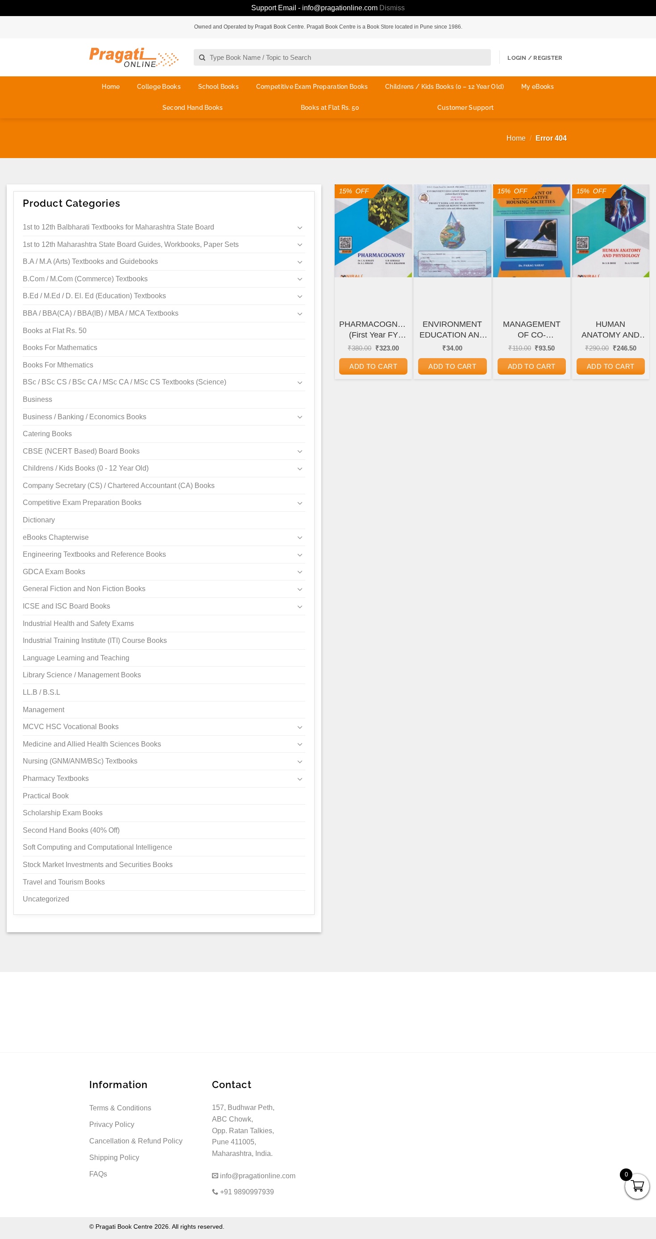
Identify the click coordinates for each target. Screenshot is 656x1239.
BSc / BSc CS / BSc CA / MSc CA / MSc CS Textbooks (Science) (124, 382)
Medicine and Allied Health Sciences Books (92, 744)
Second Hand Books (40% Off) (71, 830)
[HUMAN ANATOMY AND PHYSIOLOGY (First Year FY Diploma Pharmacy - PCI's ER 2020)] (610, 230)
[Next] (636, 304)
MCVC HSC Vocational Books (71, 726)
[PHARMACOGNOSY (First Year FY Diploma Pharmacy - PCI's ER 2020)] (373, 230)
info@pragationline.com (256, 1176)
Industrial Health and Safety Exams (78, 623)
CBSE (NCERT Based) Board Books (81, 451)
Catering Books (47, 434)
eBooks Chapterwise (56, 537)
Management (43, 709)
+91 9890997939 (246, 1192)
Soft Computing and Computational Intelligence (97, 847)
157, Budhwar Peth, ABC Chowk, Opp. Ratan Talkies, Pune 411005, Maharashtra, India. (243, 1130)
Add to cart (373, 366)
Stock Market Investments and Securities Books (98, 864)
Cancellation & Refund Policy (136, 1141)
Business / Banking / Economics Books (84, 417)
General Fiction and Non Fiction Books (84, 588)
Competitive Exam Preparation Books (312, 86)
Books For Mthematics (58, 365)
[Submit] (202, 58)
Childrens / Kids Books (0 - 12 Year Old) (86, 468)
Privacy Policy (111, 1124)
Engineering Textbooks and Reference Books (94, 554)
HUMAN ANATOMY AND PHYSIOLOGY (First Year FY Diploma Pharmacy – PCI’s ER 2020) (610, 330)
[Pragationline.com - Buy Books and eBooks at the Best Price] (134, 57)
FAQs (98, 1174)
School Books (218, 86)
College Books (159, 86)
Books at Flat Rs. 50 (330, 107)
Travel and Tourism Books (64, 882)
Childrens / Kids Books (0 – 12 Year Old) (444, 86)
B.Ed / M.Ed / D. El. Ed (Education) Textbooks (94, 296)
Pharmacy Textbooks (56, 778)
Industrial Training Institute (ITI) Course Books (95, 640)
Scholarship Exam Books (63, 813)
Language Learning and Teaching (76, 658)
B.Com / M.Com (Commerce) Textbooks (85, 279)
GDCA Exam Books (54, 572)
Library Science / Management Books (82, 675)
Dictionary (39, 520)
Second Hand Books (192, 107)
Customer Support (465, 107)
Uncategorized (46, 899)
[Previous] (348, 304)
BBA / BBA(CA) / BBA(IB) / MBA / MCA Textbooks (101, 313)
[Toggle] (300, 227)
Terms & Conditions (120, 1108)
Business (37, 399)
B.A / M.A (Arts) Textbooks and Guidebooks (90, 261)
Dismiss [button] (392, 8)
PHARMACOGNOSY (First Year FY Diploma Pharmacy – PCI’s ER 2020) (373, 330)
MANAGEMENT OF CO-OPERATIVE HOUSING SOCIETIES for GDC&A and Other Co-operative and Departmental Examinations (531, 330)
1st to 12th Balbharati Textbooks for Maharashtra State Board (118, 227)
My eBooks (537, 86)
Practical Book (46, 796)
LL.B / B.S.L (41, 692)
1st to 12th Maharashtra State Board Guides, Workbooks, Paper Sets (131, 244)
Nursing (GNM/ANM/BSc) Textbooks (80, 761)
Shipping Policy (114, 1157)
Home (111, 86)
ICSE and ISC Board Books (66, 606)
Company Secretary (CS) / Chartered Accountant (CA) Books (119, 485)
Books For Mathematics (60, 347)
